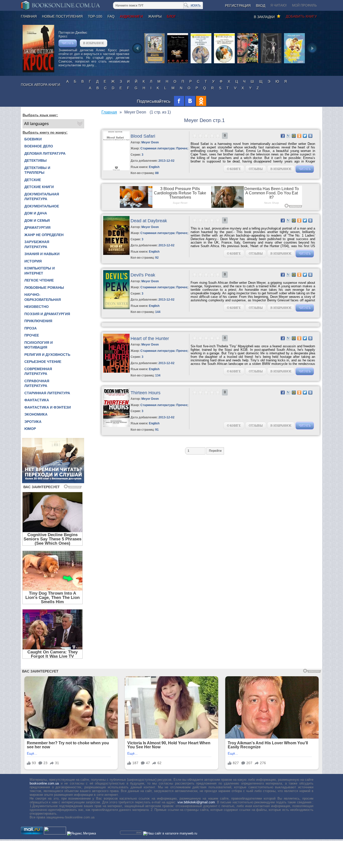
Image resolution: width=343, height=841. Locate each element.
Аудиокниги (131, 16)
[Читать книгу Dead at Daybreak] (116, 254)
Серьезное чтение (42, 362)
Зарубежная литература (36, 244)
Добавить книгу (301, 16)
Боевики (33, 139)
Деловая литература (45, 153)
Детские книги (39, 187)
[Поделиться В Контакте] (310, 136)
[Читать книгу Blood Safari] (116, 169)
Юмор (30, 429)
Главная (29, 16)
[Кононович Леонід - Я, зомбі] (247, 63)
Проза (30, 328)
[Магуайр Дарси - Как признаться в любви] (201, 63)
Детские (32, 180)
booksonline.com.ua (44, 783)
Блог (171, 16)
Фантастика (36, 400)
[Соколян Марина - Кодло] (177, 63)
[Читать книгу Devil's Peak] (116, 308)
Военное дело (38, 146)
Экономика (35, 414)
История (33, 261)
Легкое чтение (39, 280)
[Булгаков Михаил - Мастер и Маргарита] (271, 63)
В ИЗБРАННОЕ (93, 43)
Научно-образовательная (42, 297)
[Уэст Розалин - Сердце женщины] (294, 63)
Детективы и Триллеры (37, 170)
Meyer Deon (150, 142)
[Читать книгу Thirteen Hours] (116, 426)
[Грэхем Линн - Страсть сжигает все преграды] (224, 63)
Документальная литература (41, 196)
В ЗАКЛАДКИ (265, 17)
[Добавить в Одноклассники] (299, 136)
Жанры (154, 16)
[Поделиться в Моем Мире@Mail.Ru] (294, 136)
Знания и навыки (42, 254)
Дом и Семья (37, 220)
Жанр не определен (44, 235)
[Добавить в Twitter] (305, 136)
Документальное (41, 206)
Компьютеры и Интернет (39, 270)
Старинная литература (47, 393)
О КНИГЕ (234, 169)
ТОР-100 (95, 16)
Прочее (31, 335)
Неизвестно (36, 307)
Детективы (35, 160)
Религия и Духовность (47, 355)
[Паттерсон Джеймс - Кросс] (38, 71)
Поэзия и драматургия (47, 314)
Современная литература (38, 371)
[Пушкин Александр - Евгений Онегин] (154, 63)
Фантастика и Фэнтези (47, 407)
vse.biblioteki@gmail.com (196, 802)
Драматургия (37, 228)
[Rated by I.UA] (55, 833)
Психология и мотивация (38, 345)
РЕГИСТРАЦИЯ (238, 6)
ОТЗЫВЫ (256, 169)
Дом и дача (35, 213)
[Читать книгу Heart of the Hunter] (116, 371)
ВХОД (260, 6)
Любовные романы (44, 288)
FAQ (111, 16)
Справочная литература (36, 383)
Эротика (32, 422)
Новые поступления (62, 16)
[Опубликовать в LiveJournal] (288, 136)
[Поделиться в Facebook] (283, 136)
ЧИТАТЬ (68, 43)
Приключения (38, 321)
